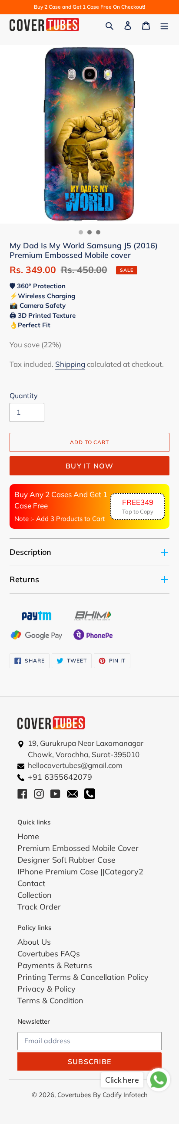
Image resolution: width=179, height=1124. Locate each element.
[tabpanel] (89, 134)
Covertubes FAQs (48, 954)
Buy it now (89, 465)
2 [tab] (89, 232)
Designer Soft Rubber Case (66, 860)
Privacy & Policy (46, 989)
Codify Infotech (125, 1095)
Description (30, 552)
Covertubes (74, 1095)
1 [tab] (81, 232)
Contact (31, 883)
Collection (34, 895)
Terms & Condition (50, 1000)
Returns (24, 579)
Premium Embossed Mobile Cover (78, 848)
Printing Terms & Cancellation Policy (83, 977)
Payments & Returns (54, 965)
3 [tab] (98, 232)
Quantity (24, 395)
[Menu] (164, 24)
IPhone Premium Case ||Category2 (80, 872)
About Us (34, 942)
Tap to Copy (137, 506)
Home (28, 836)
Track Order (39, 907)
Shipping (70, 364)
